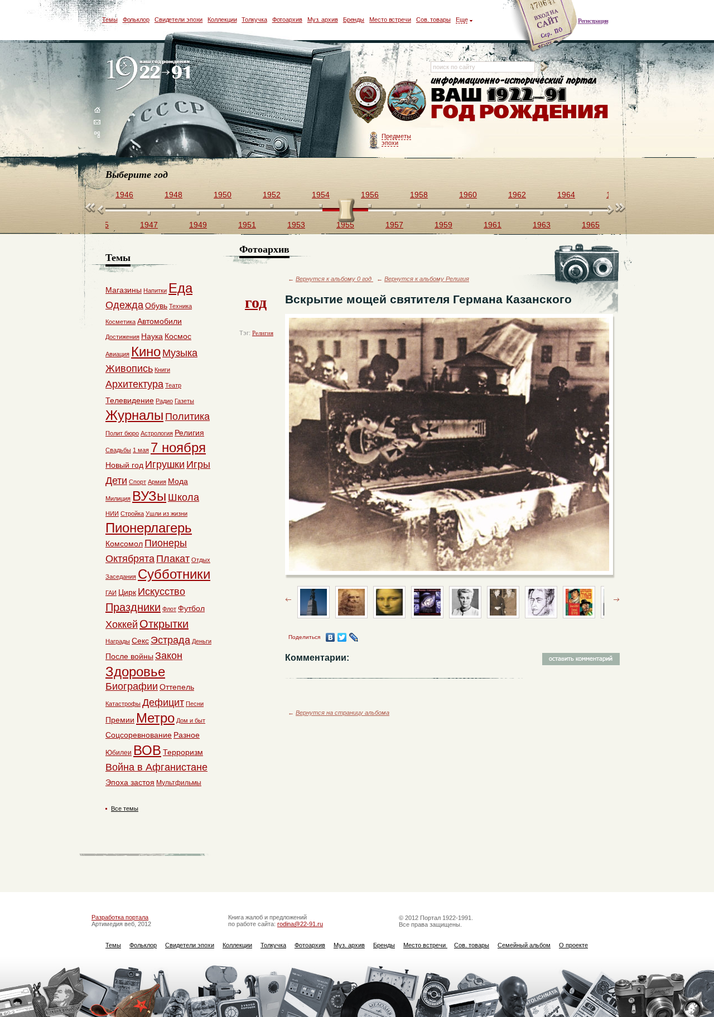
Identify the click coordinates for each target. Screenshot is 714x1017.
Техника (180, 306)
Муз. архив (322, 19)
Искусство (161, 591)
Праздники (133, 607)
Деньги (201, 641)
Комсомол (124, 543)
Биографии (131, 686)
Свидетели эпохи (179, 19)
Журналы (134, 415)
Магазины (123, 289)
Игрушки (165, 464)
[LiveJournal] (354, 637)
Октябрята (130, 558)
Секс (140, 640)
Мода (178, 481)
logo (150, 74)
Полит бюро (122, 433)
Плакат (173, 558)
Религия (262, 333)
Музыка (179, 353)
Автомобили (159, 321)
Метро (155, 717)
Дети (116, 480)
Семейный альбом (524, 945)
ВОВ (147, 750)
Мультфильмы (178, 783)
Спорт (137, 481)
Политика (187, 416)
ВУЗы (149, 495)
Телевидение (129, 400)
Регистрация (593, 20)
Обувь (156, 305)
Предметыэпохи (396, 139)
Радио (164, 401)
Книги (162, 369)
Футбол (191, 608)
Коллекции (222, 19)
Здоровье (135, 671)
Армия (157, 481)
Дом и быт (190, 720)
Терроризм (183, 752)
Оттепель (177, 686)
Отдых (200, 559)
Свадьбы (118, 450)
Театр (173, 385)
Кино (146, 351)
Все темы (124, 808)
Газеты (184, 401)
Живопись (129, 368)
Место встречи (390, 19)
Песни (195, 703)
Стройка (132, 513)
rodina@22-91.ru (300, 924)
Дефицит (163, 702)
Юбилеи (118, 753)
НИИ (112, 513)
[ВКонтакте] (330, 637)
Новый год (124, 465)
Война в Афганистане (156, 767)
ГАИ (111, 592)
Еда (180, 288)
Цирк (127, 592)
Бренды (353, 19)
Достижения (122, 336)
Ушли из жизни (166, 513)
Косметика (120, 321)
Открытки (164, 624)
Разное (186, 734)
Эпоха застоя (130, 782)
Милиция (118, 498)
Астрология (157, 433)
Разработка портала (119, 917)
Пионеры (165, 543)
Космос (178, 336)
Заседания (120, 576)
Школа (183, 497)
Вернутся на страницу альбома (342, 712)
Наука (152, 336)
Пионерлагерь (148, 527)
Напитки (155, 290)
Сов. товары (433, 19)
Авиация (117, 354)
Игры (198, 464)
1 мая (141, 450)
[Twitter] (342, 637)
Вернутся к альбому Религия (426, 278)
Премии (119, 719)
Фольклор (136, 19)
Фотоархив (287, 19)
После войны (129, 656)
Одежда (124, 305)
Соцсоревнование (138, 734)
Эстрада (170, 640)
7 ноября (178, 447)
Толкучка (254, 19)
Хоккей (121, 624)
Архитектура (134, 384)
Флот (169, 609)
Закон (168, 655)
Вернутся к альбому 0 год (334, 278)
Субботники (174, 574)
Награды (117, 641)
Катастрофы (123, 703)
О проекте (573, 945)
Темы (110, 19)
